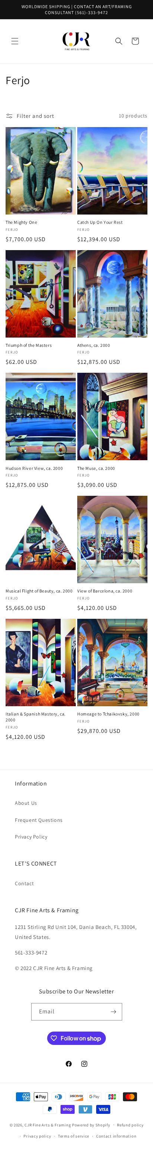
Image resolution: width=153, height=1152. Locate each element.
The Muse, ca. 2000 (96, 468)
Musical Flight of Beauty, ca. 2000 (39, 591)
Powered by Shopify (91, 1124)
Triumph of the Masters (29, 345)
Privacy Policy (31, 836)
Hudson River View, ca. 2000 (34, 468)
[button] (15, 41)
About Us (26, 803)
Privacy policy (37, 1136)
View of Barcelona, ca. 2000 (104, 591)
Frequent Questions (39, 820)
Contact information (116, 1136)
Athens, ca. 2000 (93, 345)
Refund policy (130, 1125)
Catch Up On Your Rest (100, 222)
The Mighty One (21, 222)
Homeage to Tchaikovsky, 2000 (108, 714)
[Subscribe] (113, 1011)
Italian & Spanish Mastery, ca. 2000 (36, 717)
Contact (24, 883)
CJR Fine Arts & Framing (48, 1124)
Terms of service (73, 1136)
